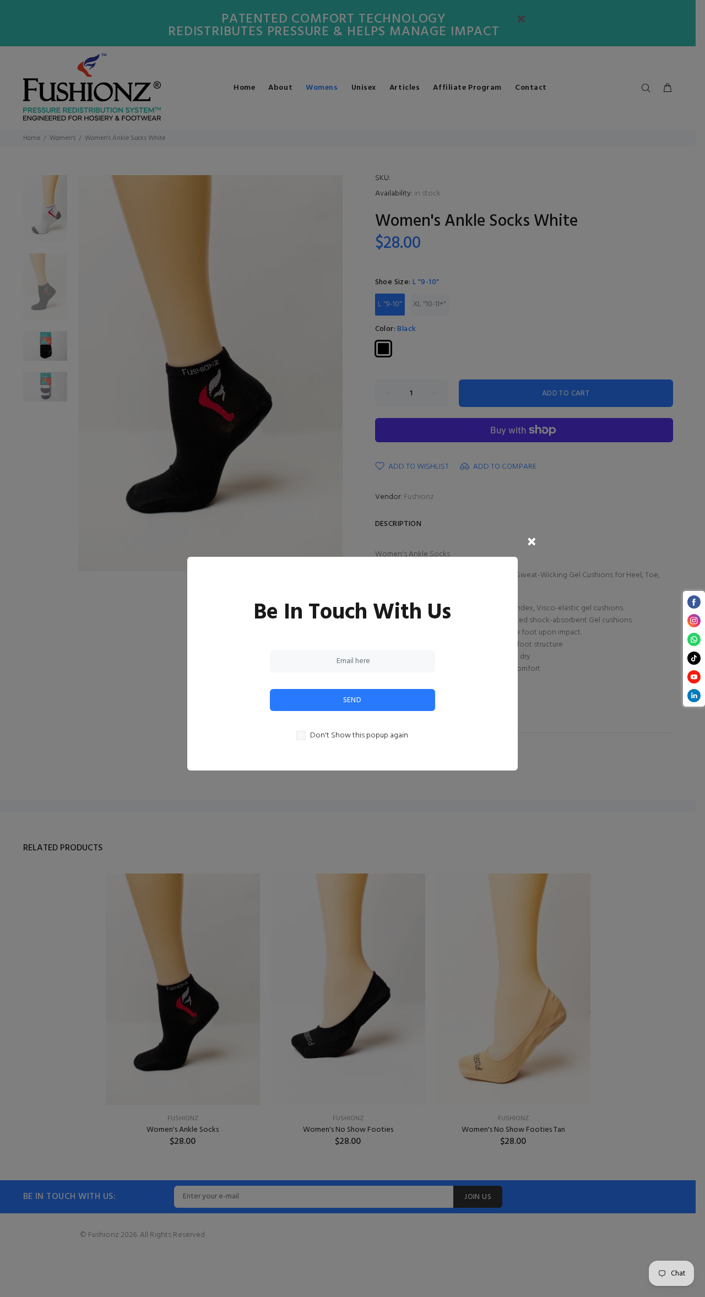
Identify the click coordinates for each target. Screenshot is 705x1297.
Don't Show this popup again (359, 736)
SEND (352, 700)
